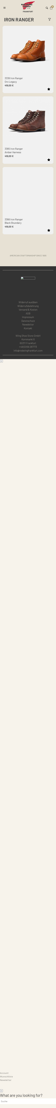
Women (4, 725)
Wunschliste (6, 1076)
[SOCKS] (28, 878)
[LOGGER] (28, 601)
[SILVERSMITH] (28, 777)
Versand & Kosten (28, 309)
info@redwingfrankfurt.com (28, 350)
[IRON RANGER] (28, 432)
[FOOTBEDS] (28, 897)
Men (2, 364)
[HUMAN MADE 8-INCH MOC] (28, 582)
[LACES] (28, 860)
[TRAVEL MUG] (28, 972)
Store (3, 1065)
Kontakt (28, 328)
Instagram (27, 294)
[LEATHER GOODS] (28, 822)
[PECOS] (28, 620)
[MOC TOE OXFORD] (28, 658)
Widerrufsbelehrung (28, 305)
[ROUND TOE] (28, 507)
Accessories (6, 807)
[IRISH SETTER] (28, 564)
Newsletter (28, 324)
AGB (28, 313)
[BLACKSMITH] (28, 451)
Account (4, 1072)
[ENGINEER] (28, 639)
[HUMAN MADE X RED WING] (28, 714)
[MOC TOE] (28, 413)
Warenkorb (5, 1069)
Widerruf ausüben (28, 302)
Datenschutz (28, 320)
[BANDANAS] (28, 935)
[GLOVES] (28, 1029)
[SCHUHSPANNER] (28, 1010)
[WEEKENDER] (28, 695)
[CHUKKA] (28, 545)
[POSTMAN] (28, 526)
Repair (3, 1062)
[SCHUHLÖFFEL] (28, 991)
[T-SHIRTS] (28, 916)
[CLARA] (28, 796)
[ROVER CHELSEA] (28, 489)
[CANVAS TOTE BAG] (28, 953)
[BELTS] (28, 841)
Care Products (7, 1058)
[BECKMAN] (28, 470)
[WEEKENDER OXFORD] (28, 676)
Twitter (34, 294)
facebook (21, 294)
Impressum (28, 317)
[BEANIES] (28, 1047)
